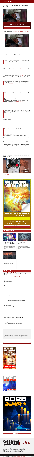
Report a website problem (19, 456)
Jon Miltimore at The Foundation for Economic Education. (22, 31)
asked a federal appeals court (20, 68)
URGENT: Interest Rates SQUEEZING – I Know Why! (9, 243)
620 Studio (15, 456)
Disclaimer (24, 456)
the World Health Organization (25, 146)
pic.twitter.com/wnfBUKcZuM (8, 83)
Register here (17, 276)
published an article (22, 75)
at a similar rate (26, 92)
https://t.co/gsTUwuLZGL (22, 62)
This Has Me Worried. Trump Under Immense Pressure (9, 262)
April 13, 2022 (17, 84)
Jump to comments (6, 174)
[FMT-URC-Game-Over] (9, 391)
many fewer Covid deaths (19, 101)
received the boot (21, 55)
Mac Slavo (6, 263)
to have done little (22, 93)
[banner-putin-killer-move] (9, 368)
